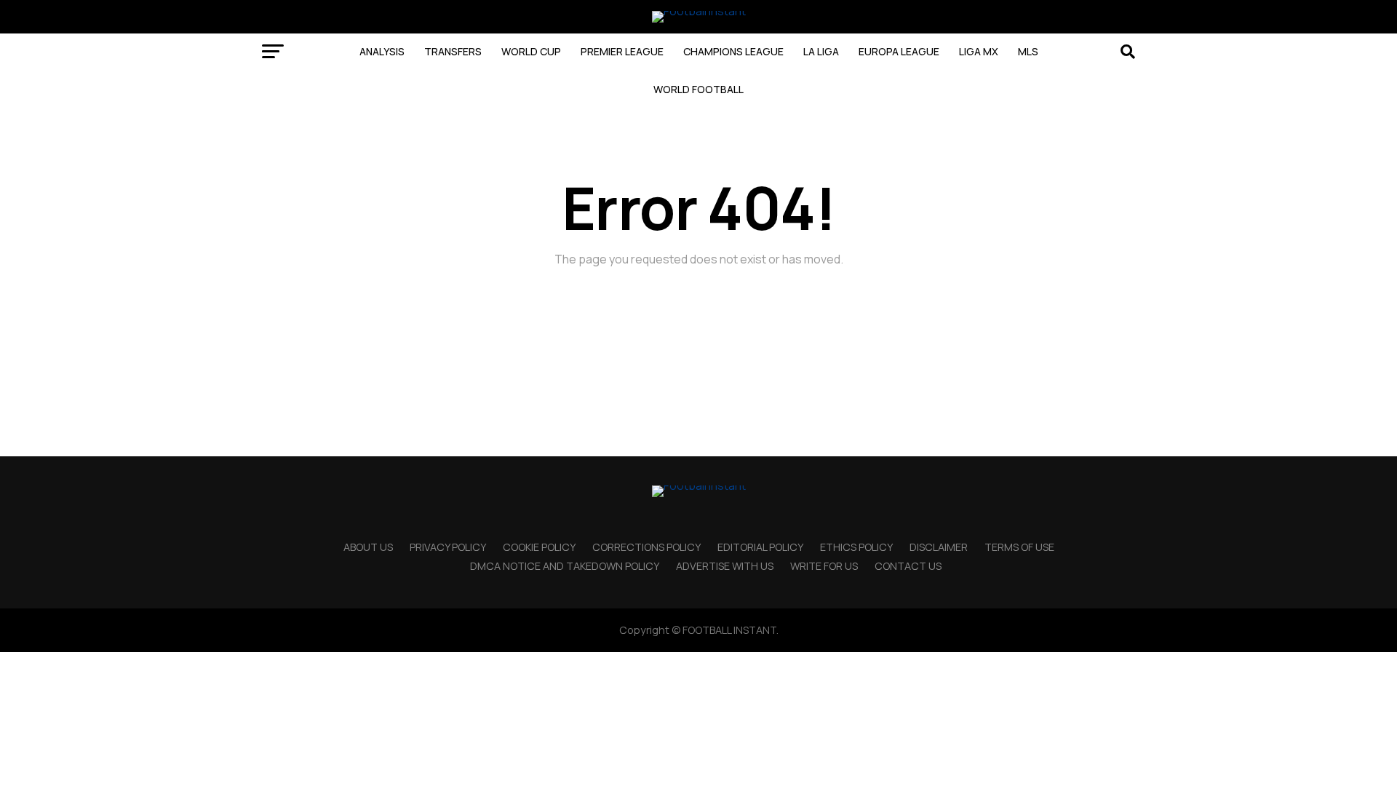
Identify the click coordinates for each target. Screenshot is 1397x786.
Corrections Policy (646, 547)
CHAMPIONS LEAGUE (733, 51)
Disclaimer (939, 547)
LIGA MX (978, 51)
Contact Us (908, 566)
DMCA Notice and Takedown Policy (564, 566)
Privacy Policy (448, 547)
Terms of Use (1019, 547)
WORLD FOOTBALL (698, 89)
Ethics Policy (856, 547)
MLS (1028, 51)
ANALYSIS (382, 51)
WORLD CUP (531, 51)
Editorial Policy (760, 547)
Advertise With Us (724, 566)
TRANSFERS (453, 51)
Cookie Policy (539, 547)
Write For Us (824, 566)
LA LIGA (821, 51)
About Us (368, 547)
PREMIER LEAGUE (622, 51)
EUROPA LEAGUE (899, 51)
